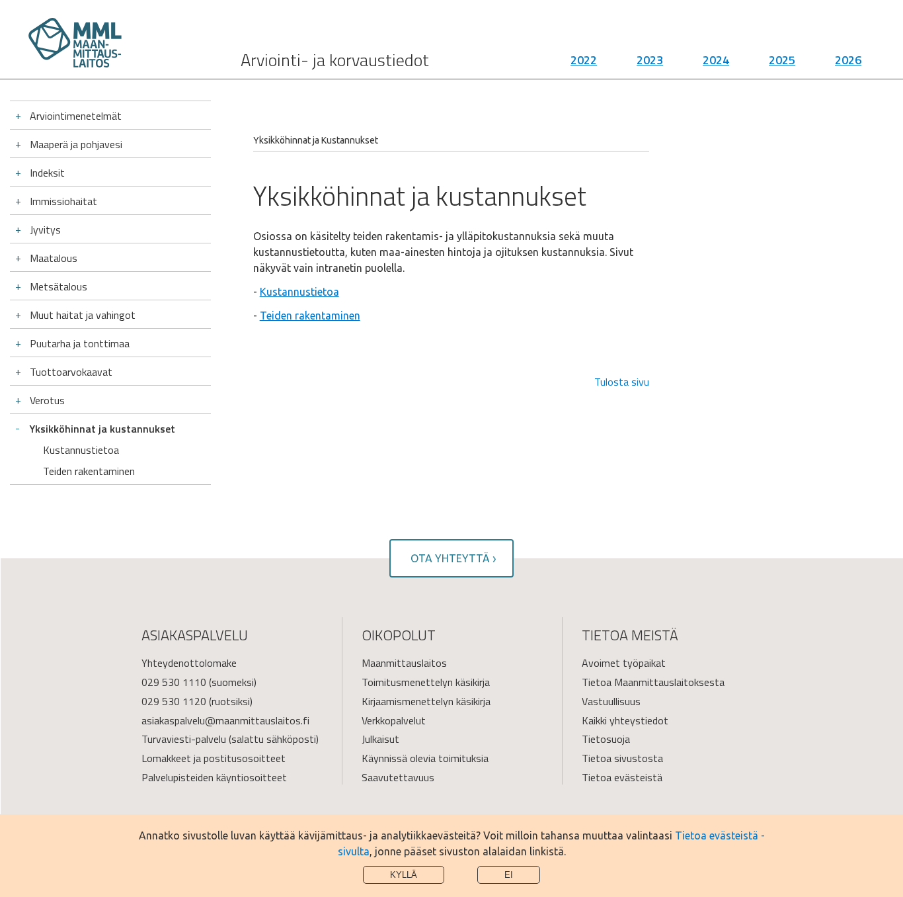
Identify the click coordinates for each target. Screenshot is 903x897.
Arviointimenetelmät (76, 116)
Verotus (47, 400)
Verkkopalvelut (394, 720)
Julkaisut (380, 739)
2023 (650, 60)
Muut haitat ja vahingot (83, 315)
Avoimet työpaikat (624, 663)
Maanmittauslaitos (404, 663)
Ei (508, 875)
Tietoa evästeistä (622, 777)
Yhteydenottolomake (189, 663)
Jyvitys (45, 229)
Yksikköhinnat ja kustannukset (102, 429)
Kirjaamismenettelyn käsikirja (426, 701)
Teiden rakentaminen (89, 471)
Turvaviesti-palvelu (183, 739)
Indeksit (47, 173)
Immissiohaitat (63, 201)
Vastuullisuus (611, 701)
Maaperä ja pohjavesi (76, 144)
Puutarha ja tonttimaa (80, 343)
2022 (583, 60)
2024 (716, 60)
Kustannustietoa (81, 450)
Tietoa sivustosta (622, 758)
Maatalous (53, 258)
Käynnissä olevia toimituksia (425, 758)
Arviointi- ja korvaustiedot (335, 60)
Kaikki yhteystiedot (625, 720)
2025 (782, 60)
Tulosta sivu (621, 382)
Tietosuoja (606, 739)
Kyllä (403, 875)
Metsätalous (58, 286)
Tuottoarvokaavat (71, 372)
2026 (848, 60)
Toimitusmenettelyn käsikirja (426, 682)
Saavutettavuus (398, 777)
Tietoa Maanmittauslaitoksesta (653, 682)
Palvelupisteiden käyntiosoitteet (214, 777)
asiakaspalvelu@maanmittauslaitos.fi (225, 720)
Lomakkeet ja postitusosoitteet (213, 758)
